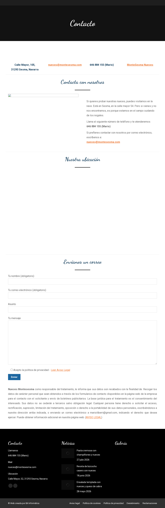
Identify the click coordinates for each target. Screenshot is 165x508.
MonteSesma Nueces (140, 64)
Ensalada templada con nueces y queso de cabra (89, 484)
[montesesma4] (146, 455)
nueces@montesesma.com (65, 64)
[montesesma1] (146, 468)
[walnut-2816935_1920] (121, 455)
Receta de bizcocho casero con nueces (87, 468)
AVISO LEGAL (93, 417)
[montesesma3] (121, 468)
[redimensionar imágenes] (67, 453)
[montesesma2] (133, 468)
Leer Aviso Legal (60, 370)
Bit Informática (32, 503)
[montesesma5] (133, 455)
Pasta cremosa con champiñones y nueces (88, 452)
